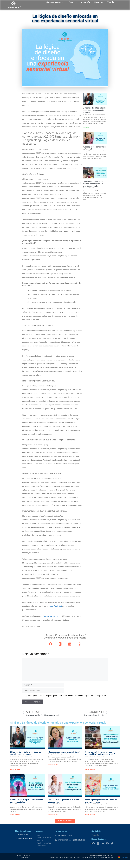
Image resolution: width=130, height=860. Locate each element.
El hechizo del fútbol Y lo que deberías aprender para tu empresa (94, 110)
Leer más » (86, 127)
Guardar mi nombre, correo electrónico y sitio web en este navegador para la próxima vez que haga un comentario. (65, 695)
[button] (50, 644)
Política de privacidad (23, 856)
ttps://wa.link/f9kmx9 (53, 616)
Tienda (110, 2)
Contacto (95, 835)
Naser (97, 2)
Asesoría (85, 2)
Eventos (73, 2)
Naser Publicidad (55, 606)
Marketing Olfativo (55, 2)
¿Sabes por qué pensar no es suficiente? (64, 752)
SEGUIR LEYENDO (15, 769)
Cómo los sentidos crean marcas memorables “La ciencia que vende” (93, 183)
